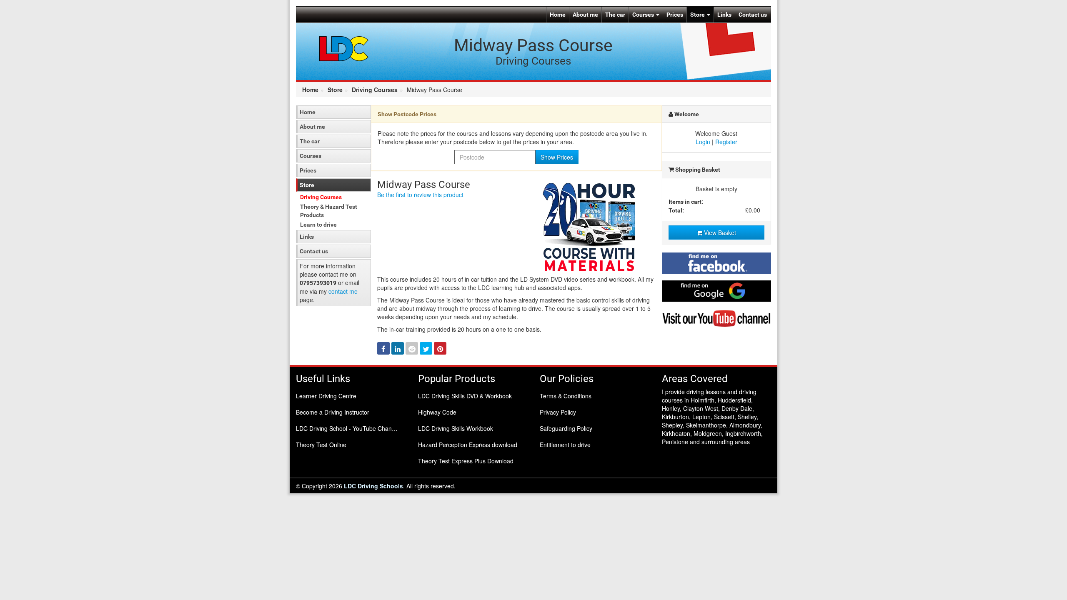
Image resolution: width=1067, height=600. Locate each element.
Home (558, 14)
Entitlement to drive (565, 444)
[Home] (344, 48)
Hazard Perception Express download (467, 444)
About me (585, 14)
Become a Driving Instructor (332, 412)
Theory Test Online (321, 444)
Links (724, 14)
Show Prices (557, 157)
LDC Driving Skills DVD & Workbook (465, 396)
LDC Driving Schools (373, 486)
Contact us (753, 14)
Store (698, 14)
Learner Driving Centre (326, 396)
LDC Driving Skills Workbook (455, 428)
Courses (643, 14)
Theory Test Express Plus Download (465, 461)
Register (726, 142)
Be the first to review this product (420, 194)
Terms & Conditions (565, 396)
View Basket (719, 232)
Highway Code (437, 412)
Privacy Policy (558, 412)
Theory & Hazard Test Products (328, 210)
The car (615, 14)
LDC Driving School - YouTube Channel (348, 428)
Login (703, 142)
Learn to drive (318, 224)
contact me (343, 291)
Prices (674, 14)
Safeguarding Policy (566, 428)
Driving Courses (375, 89)
